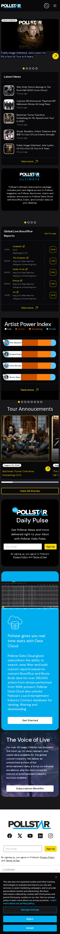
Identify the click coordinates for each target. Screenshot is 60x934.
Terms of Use (40, 557)
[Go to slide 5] (36, 68)
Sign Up (50, 546)
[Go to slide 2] (27, 68)
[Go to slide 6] (35, 402)
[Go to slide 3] (30, 68)
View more (27, 161)
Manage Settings (30, 909)
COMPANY (9, 869)
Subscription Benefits (30, 788)
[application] (30, 360)
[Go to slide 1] (24, 68)
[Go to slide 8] (41, 402)
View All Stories (30, 491)
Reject (30, 919)
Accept (30, 928)
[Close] (56, 877)
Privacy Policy (20, 557)
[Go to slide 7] (38, 402)
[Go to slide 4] (33, 68)
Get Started (30, 720)
